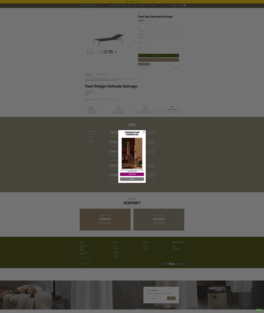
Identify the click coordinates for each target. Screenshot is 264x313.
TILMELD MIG (132, 174)
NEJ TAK (132, 179)
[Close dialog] (144, 132)
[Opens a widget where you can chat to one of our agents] (259, 310)
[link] (132, 153)
